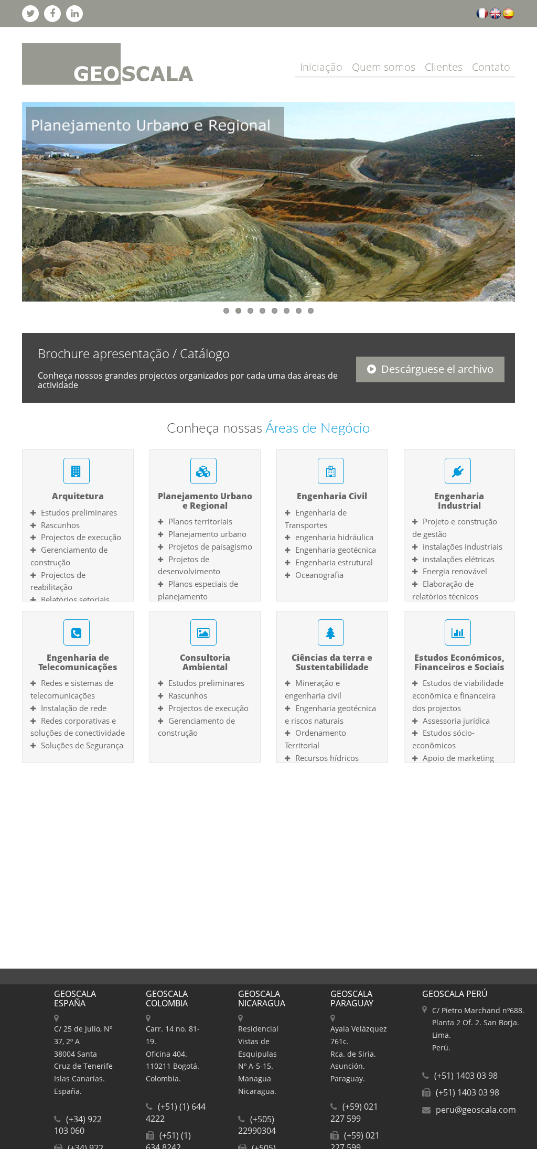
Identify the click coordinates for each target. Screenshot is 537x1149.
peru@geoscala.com (476, 1109)
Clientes (444, 67)
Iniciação (321, 67)
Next (526, 199)
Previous (11, 199)
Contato (491, 67)
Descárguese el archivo (437, 369)
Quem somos (383, 67)
